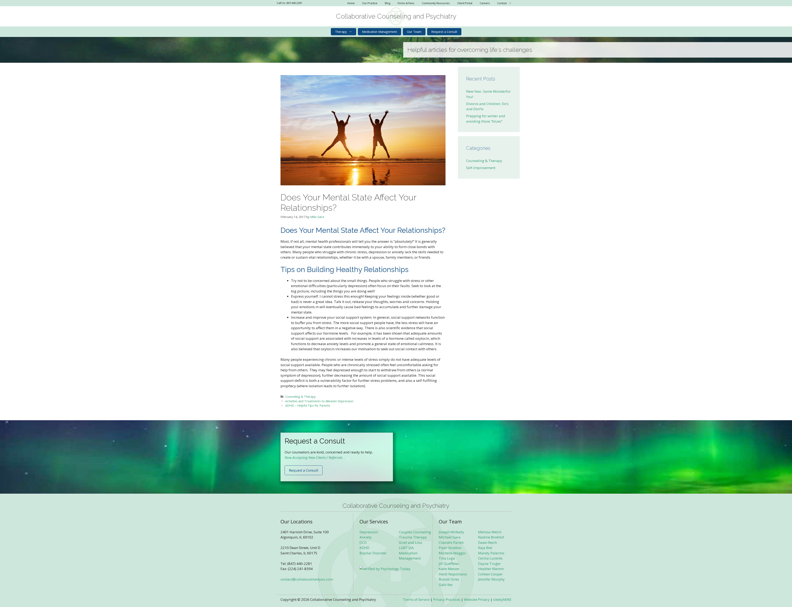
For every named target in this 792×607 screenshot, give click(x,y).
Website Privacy (477, 599)
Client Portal (464, 3)
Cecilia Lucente (490, 558)
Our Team (414, 32)
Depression (368, 532)
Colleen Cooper (490, 574)
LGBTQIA (406, 547)
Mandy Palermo (491, 553)
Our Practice (369, 3)
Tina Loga (447, 558)
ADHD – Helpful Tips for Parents (307, 405)
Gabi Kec (446, 584)
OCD (363, 542)
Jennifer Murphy (491, 579)
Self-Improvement (480, 167)
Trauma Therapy (413, 537)
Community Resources (436, 3)
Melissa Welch (489, 532)
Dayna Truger (489, 563)
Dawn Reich (487, 542)
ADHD (364, 547)
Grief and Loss (410, 542)
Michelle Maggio (452, 553)
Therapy (341, 32)
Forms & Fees (406, 3)
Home (351, 3)
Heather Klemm (491, 568)
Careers (485, 3)
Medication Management (379, 32)
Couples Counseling (415, 532)
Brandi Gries (449, 579)
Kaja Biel (485, 547)
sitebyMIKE (502, 599)
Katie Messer (449, 568)
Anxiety (365, 537)
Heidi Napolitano (453, 574)
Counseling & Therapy (300, 397)
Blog (387, 3)
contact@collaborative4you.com (306, 579)
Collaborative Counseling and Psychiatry (396, 16)
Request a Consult (444, 32)
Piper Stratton (450, 547)
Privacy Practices (446, 599)
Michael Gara (450, 537)
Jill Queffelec (449, 563)
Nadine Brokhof (491, 537)
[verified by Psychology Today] (384, 568)
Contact (502, 3)
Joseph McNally (451, 532)
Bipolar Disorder (373, 553)
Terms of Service (416, 599)
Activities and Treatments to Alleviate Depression (319, 401)
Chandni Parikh (451, 542)
